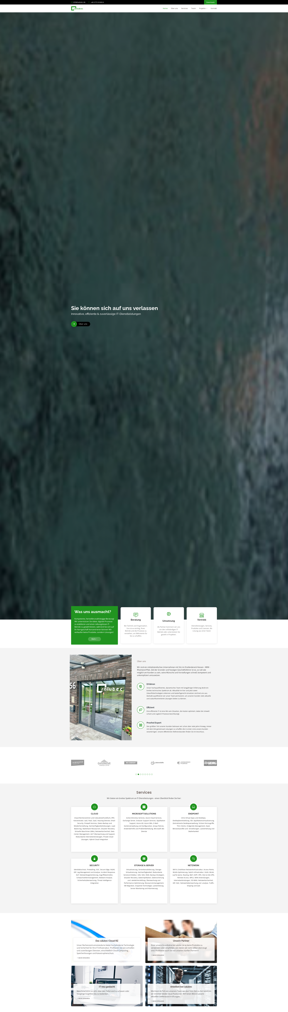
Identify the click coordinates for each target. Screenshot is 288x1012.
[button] (136, 774)
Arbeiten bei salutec (181, 986)
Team (193, 8)
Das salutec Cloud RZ (107, 940)
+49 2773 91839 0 (97, 2)
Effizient (150, 707)
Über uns (174, 8)
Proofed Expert (154, 723)
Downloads (210, 2)
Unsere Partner (181, 940)
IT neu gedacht (107, 986)
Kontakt (214, 8)
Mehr (93, 639)
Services (184, 8)
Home (165, 8)
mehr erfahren (84, 958)
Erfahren (151, 684)
